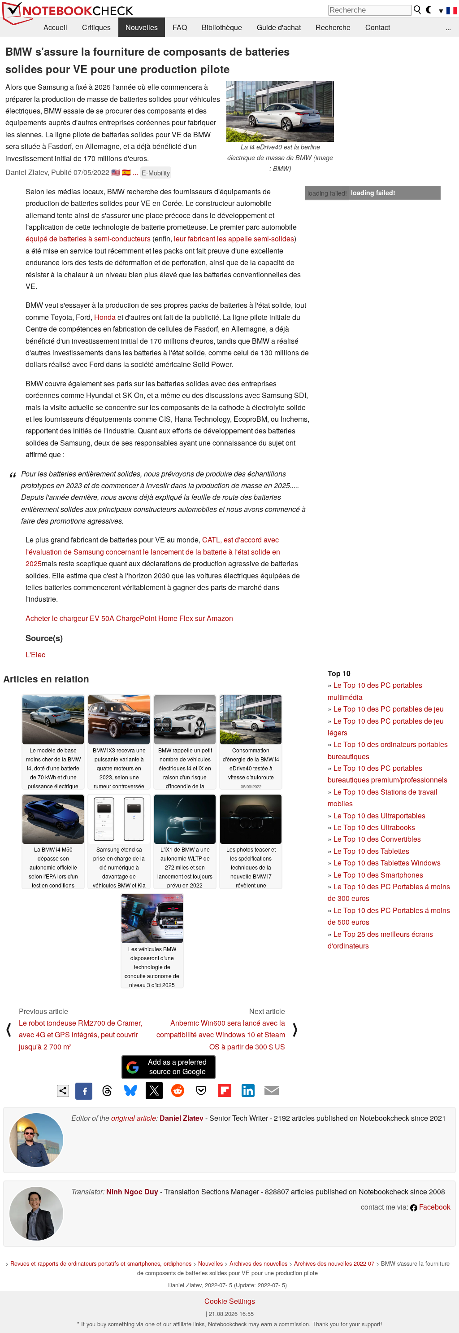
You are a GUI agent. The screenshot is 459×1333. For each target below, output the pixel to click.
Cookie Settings (229, 1301)
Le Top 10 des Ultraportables (379, 815)
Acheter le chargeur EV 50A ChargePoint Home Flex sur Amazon (129, 618)
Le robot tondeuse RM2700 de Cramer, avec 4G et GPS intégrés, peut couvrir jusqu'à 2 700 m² (80, 1035)
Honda (105, 317)
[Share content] (63, 1091)
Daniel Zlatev (182, 1118)
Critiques (96, 27)
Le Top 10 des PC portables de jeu (388, 709)
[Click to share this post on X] (154, 1090)
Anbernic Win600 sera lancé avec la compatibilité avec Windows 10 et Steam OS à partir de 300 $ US (220, 1035)
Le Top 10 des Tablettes (371, 851)
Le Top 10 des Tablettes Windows (387, 862)
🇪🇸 (126, 172)
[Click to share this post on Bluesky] (130, 1091)
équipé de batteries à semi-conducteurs (88, 238)
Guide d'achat (279, 27)
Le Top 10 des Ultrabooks (374, 827)
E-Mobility (156, 172)
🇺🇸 (115, 172)
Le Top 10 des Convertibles (377, 839)
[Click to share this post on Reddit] (177, 1090)
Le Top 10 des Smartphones (378, 875)
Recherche (333, 27)
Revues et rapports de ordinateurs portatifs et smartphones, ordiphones (100, 1263)
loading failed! (327, 192)
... (448, 27)
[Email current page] (271, 1091)
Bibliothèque (222, 27)
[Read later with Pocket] (201, 1090)
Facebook (433, 1207)
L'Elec (35, 654)
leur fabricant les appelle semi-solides (234, 238)
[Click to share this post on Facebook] (83, 1091)
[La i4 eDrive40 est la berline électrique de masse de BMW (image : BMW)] (280, 111)
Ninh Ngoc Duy (132, 1191)
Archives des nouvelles (258, 1263)
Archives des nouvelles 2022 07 (334, 1263)
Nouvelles (142, 27)
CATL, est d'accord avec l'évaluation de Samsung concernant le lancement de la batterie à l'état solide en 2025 (153, 551)
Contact (377, 27)
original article (133, 1118)
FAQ (180, 27)
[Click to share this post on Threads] (107, 1091)
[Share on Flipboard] (224, 1090)
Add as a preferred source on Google (177, 1066)
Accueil (55, 27)
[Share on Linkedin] (247, 1090)
